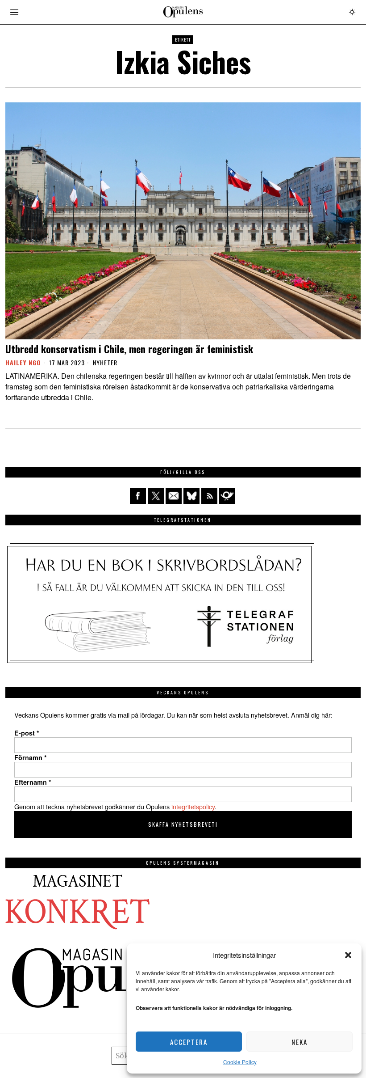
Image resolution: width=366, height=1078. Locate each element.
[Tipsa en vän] (174, 496)
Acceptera (189, 1042)
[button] (348, 955)
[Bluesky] (191, 496)
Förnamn (30, 757)
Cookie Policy (240, 1061)
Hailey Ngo (23, 362)
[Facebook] (138, 496)
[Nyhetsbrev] (227, 496)
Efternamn (32, 782)
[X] (156, 496)
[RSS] (209, 496)
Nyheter (105, 362)
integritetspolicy (193, 806)
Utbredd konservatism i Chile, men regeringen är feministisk (129, 349)
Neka (299, 1042)
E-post (26, 732)
